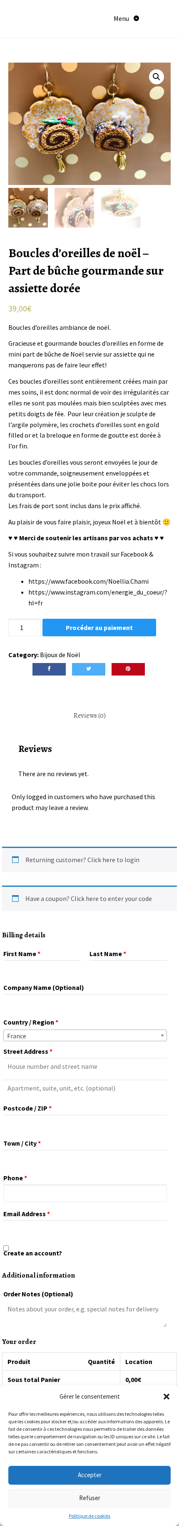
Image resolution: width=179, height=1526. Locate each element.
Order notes (38, 1294)
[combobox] (85, 1035)
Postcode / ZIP (27, 1108)
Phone (15, 1178)
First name (21, 953)
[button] (166, 1396)
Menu (122, 18)
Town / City (22, 1143)
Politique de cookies (89, 1516)
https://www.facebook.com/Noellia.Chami (88, 581)
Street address (27, 1051)
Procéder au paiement (99, 627)
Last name (108, 953)
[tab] (89, 716)
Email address (26, 1214)
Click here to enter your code (111, 898)
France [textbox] (16, 1036)
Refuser (89, 1498)
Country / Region (30, 1022)
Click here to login (113, 859)
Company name (43, 987)
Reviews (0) (90, 715)
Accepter (90, 1475)
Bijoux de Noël (60, 654)
